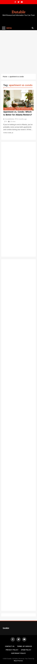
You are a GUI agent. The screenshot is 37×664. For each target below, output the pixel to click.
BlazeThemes (18, 661)
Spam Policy (26, 650)
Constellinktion (9, 119)
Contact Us (9, 646)
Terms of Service (24, 646)
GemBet (6, 628)
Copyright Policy (18, 653)
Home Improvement (24, 109)
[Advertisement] (18, 50)
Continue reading (7, 132)
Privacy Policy (12, 650)
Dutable (18, 12)
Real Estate (9, 109)
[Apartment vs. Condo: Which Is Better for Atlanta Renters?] (18, 100)
